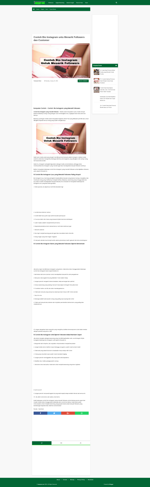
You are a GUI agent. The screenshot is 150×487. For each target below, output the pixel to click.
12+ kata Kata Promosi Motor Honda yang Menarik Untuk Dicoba (107, 72)
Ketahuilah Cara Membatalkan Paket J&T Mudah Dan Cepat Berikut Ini (107, 98)
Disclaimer (90, 479)
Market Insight (70, 2)
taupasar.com (41, 484)
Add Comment (84, 80)
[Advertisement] (61, 23)
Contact (65, 479)
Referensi (50, 2)
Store (86, 2)
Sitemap (72, 479)
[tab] (41, 443)
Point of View (79, 2)
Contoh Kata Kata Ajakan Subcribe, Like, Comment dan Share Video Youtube (107, 89)
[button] (116, 2)
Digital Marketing (60, 2)
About (58, 479)
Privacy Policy (81, 479)
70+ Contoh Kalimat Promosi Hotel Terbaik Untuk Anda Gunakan (107, 80)
